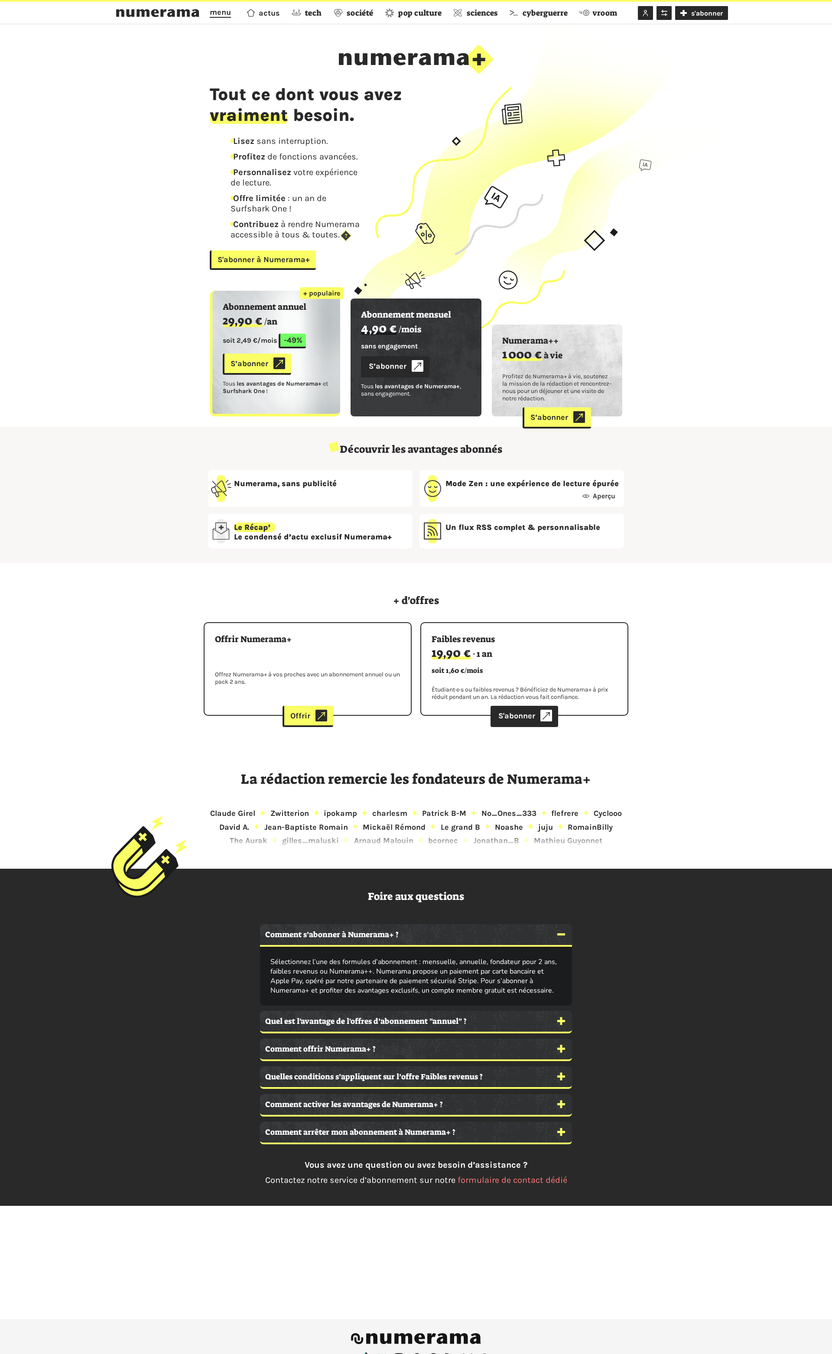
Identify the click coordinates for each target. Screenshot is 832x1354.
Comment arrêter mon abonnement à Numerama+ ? (360, 1132)
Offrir (300, 716)
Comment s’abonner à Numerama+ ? (332, 934)
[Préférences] (664, 13)
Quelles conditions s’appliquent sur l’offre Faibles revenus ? (374, 1077)
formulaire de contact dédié (512, 1180)
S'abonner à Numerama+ (264, 259)
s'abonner (707, 13)
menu (220, 12)
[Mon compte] (645, 13)
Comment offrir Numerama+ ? (321, 1049)
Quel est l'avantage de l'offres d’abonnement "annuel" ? (366, 1021)
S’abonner (249, 363)
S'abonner (516, 716)
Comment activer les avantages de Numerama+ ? (354, 1104)
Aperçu (604, 496)
